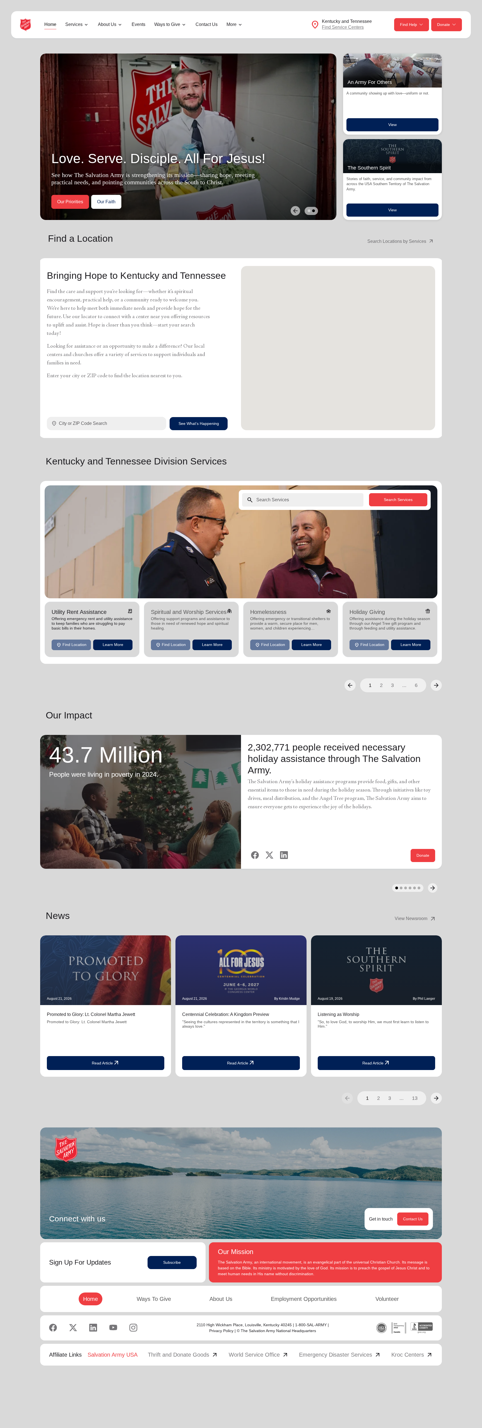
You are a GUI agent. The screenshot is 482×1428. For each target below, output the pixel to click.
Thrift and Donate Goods (183, 1354)
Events (138, 24)
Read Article (106, 1063)
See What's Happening (199, 423)
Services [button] (74, 24)
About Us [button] (107, 24)
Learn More (113, 644)
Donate (443, 24)
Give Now (67, 201)
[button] (350, 685)
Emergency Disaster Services (340, 1354)
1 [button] (370, 685)
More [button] (231, 24)
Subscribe (172, 1262)
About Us (220, 1299)
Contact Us (207, 24)
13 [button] (415, 1098)
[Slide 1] (309, 211)
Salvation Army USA (113, 1355)
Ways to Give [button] (167, 24)
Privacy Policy (221, 1330)
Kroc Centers (412, 1354)
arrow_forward (436, 1098)
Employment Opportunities (304, 1299)
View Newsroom (415, 918)
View (392, 124)
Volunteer (387, 1299)
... (404, 685)
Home (50, 24)
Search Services (398, 499)
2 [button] (381, 685)
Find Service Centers (343, 27)
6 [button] (416, 685)
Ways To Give (154, 1299)
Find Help (408, 24)
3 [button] (392, 685)
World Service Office (259, 1354)
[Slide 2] (313, 211)
